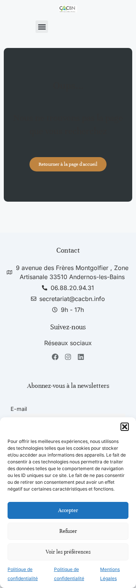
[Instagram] (68, 357)
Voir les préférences (68, 552)
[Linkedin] (80, 357)
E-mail (19, 409)
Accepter (68, 510)
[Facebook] (55, 357)
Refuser (68, 531)
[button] (124, 427)
